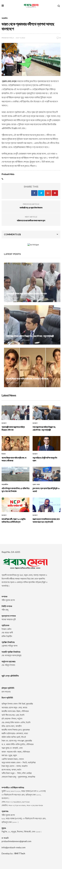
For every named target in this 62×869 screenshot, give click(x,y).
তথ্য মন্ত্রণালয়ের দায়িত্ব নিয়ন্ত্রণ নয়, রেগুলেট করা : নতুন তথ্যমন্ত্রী (30, 336)
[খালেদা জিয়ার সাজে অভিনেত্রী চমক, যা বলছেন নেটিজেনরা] (32, 367)
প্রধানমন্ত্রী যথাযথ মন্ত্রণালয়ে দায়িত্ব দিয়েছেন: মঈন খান (26, 293)
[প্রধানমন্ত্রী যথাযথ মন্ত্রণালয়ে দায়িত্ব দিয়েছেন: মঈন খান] (32, 282)
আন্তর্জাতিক (5, 18)
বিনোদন (4, 454)
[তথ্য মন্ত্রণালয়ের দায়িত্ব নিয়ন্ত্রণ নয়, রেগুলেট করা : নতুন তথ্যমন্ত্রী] (32, 325)
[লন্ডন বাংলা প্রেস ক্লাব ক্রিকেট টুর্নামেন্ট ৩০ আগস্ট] (46, 474)
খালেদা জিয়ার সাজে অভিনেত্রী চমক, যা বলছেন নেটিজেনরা (27, 378)
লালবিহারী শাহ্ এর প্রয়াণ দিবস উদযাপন (31, 207)
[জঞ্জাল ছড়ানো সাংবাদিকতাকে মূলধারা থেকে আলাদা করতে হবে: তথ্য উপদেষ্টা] (46, 504)
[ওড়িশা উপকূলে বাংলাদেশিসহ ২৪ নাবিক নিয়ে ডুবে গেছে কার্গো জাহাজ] (15, 474)
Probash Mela (8, 38)
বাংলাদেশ (4, 423)
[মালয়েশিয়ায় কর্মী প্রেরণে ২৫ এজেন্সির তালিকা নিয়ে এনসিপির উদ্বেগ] (15, 504)
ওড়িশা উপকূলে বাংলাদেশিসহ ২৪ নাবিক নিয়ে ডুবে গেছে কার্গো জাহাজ (15, 489)
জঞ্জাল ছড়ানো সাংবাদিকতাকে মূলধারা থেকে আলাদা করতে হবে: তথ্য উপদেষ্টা (46, 520)
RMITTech (19, 853)
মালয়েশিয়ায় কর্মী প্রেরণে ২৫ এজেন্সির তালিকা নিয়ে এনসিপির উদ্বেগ (13, 520)
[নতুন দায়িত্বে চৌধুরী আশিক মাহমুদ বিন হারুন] (46, 443)
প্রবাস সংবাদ (36, 484)
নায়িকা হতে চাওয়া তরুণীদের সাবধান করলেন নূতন (31, 220)
